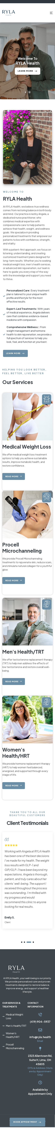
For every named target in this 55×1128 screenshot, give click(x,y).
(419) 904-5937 (40, 1021)
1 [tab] (21, 942)
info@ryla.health (40, 1037)
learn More (26, 76)
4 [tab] (31, 942)
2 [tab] (24, 942)
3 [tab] (27, 942)
